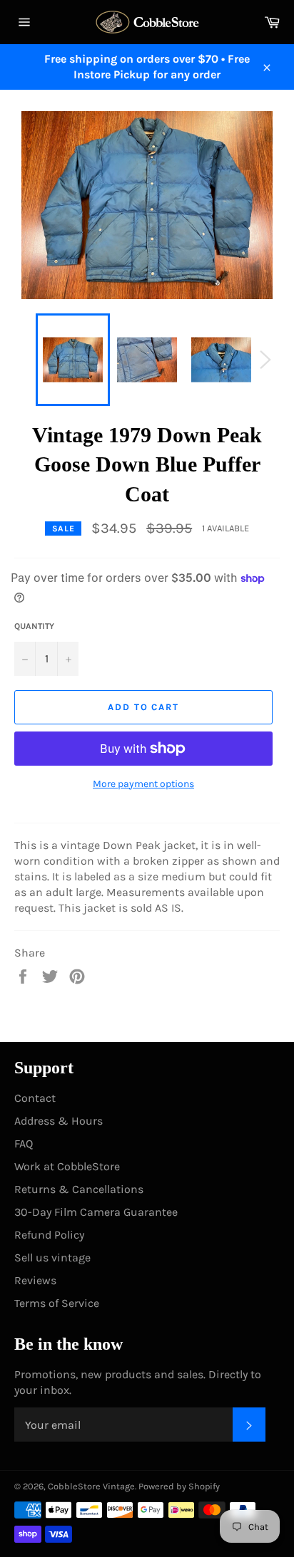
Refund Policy (49, 1234)
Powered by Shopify (179, 1486)
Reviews (35, 1280)
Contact (35, 1098)
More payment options (143, 784)
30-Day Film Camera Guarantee (96, 1212)
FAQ (23, 1143)
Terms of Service (56, 1303)
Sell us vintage (52, 1257)
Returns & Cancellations (78, 1189)
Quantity (34, 626)
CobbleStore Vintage (91, 1486)
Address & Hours (58, 1121)
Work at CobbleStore (67, 1166)
